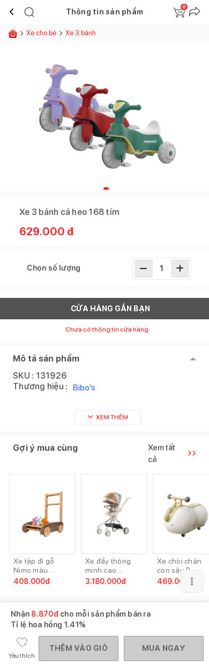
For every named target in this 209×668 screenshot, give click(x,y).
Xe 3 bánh (80, 33)
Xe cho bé (41, 33)
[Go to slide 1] (106, 188)
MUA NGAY (163, 648)
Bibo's (84, 387)
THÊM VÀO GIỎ (78, 648)
